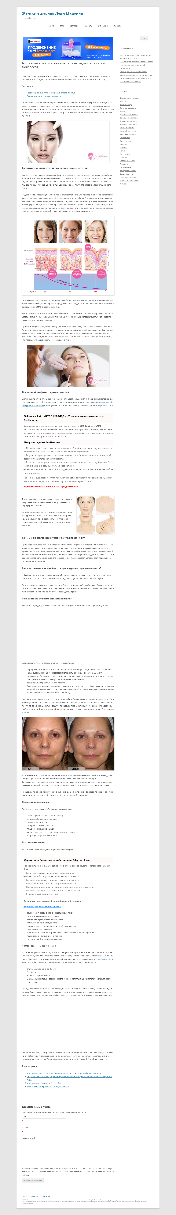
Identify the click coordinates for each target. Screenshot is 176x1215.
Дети (52, 26)
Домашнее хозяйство (129, 114)
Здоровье (74, 26)
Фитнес (123, 184)
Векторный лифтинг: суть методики (44, 96)
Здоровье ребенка (128, 134)
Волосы (123, 101)
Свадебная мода (127, 174)
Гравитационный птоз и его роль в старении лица (51, 92)
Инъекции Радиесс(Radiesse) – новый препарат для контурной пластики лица (64, 1073)
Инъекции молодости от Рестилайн (44, 1083)
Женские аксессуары (128, 124)
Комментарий (28, 1138)
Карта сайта (46, 1197)
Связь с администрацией (30, 1197)
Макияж (123, 147)
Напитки (123, 151)
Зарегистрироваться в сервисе (42, 906)
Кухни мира (125, 137)
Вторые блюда (126, 104)
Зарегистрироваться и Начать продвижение (51, 486)
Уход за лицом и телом (129, 180)
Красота (88, 26)
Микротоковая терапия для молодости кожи (48, 1086)
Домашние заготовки (129, 118)
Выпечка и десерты (128, 108)
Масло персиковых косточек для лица (136, 75)
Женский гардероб (128, 131)
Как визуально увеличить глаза (133, 71)
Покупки (123, 157)
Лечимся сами (126, 141)
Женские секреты (127, 127)
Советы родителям (128, 177)
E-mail (25, 1127)
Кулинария (103, 26)
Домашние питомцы (129, 121)
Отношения (125, 154)
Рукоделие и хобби (128, 170)
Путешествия (125, 167)
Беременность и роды (129, 98)
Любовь (117, 26)
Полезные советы (127, 160)
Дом (62, 26)
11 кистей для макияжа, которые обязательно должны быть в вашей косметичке (136, 65)
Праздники (124, 164)
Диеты (122, 111)
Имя (24, 1116)
